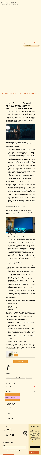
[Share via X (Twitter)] (9, 383)
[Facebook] (10, 435)
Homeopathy (18, 377)
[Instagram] (7, 435)
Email (4, 445)
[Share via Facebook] (6, 383)
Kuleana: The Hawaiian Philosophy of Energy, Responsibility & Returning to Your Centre (12, 404)
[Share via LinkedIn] (11, 383)
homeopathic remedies (10, 377)
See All (34, 391)
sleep (13, 379)
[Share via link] (14, 383)
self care (23, 377)
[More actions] (34, 100)
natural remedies (29, 377)
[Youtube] (13, 435)
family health (9, 379)
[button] (24, 43)
